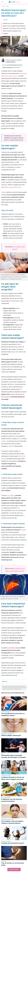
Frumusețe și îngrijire (7, 733)
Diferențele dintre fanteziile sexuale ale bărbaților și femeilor (13, 756)
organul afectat (14, 613)
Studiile (3, 192)
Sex (2, 753)
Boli (8, 6)
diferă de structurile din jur (12, 187)
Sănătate (3, 6)
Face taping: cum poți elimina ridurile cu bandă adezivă (12, 822)
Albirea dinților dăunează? (11, 735)
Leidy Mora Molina (10, 62)
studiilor (3, 441)
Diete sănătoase (6, 797)
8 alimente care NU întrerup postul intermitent (11, 800)
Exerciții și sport (6, 711)
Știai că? (3, 861)
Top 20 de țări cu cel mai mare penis (12, 864)
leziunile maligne (14, 648)
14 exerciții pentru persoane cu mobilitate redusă (13, 714)
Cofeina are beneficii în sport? (12, 843)
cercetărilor (10, 495)
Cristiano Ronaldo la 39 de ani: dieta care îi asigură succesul (12, 778)
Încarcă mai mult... (14, 869)
